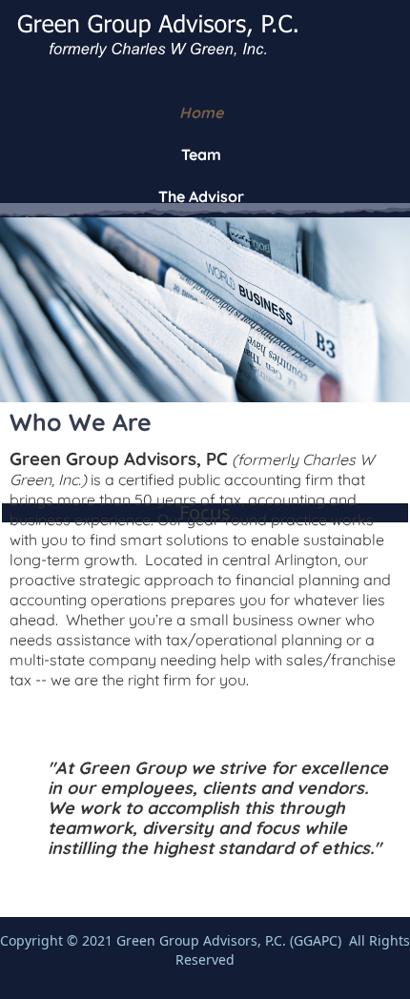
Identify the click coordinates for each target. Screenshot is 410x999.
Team (201, 154)
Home (201, 112)
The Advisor (201, 196)
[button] (367, 956)
